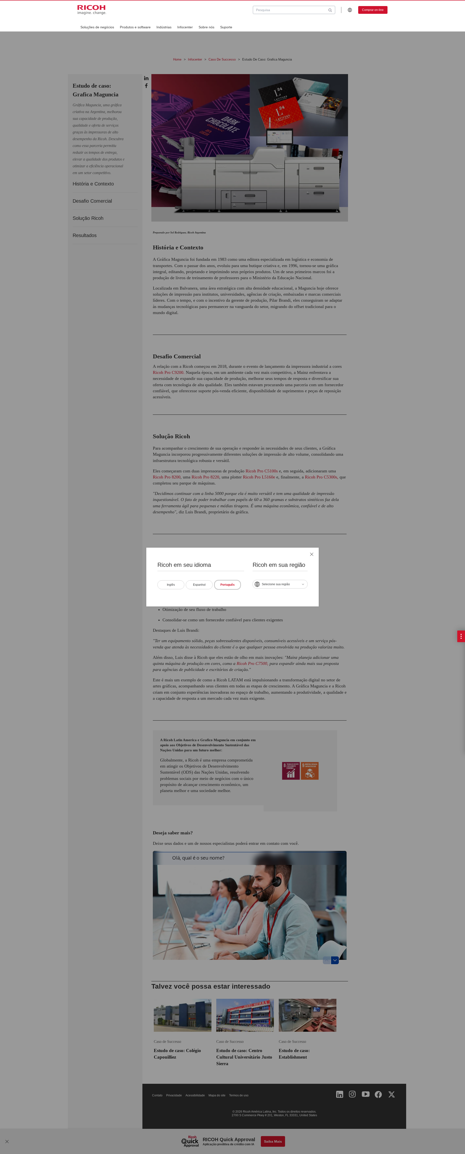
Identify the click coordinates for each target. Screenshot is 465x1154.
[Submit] (330, 10)
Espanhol (199, 584)
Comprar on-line (373, 10)
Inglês (171, 584)
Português (227, 584)
